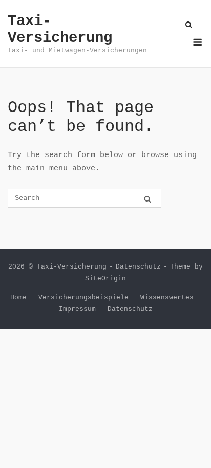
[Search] (147, 199)
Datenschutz (138, 267)
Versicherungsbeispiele (83, 297)
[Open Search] (188, 25)
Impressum (77, 309)
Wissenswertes (167, 297)
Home (18, 297)
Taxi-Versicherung (60, 30)
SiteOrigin (105, 278)
